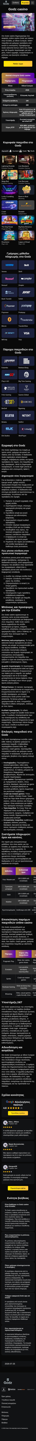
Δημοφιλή (5, 151)
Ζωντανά (15, 151)
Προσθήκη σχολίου (18, 1113)
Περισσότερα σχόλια (18, 1188)
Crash (25, 151)
